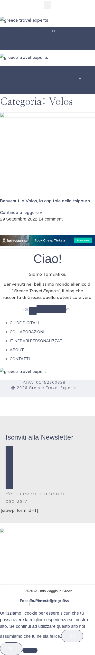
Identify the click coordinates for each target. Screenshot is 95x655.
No (11, 649)
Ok (72, 636)
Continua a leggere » (21, 212)
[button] (47, 5)
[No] (30, 650)
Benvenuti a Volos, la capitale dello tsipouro (45, 201)
